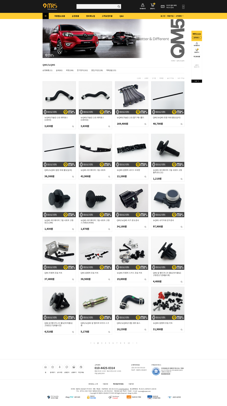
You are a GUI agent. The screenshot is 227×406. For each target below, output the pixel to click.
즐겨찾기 (52, 372)
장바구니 (196, 50)
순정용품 (75, 16)
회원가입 (170, 16)
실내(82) (59, 70)
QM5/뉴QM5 (180, 61)
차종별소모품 (59, 16)
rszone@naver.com (144, 391)
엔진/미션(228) (97, 70)
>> (136, 343)
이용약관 (131, 384)
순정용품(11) (47, 70)
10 (129, 343)
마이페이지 (197, 45)
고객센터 (179, 16)
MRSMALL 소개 (93, 384)
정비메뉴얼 (90, 16)
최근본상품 (197, 56)
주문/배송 (81, 372)
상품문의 (66, 372)
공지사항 (59, 372)
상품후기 (73, 372)
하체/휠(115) (111, 70)
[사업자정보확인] (124, 389)
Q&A (122, 16)
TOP (196, 81)
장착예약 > (197, 38)
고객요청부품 (107, 16)
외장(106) (69, 70)
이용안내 (105, 384)
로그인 (163, 16)
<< (90, 343)
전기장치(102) (82, 70)
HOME (173, 61)
